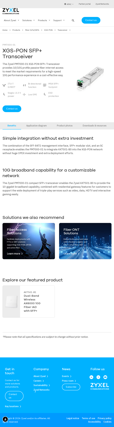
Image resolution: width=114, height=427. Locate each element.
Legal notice (73, 418)
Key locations (12, 406)
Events (65, 376)
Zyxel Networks (41, 389)
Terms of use (88, 418)
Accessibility (94, 421)
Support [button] (59, 20)
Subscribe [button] (71, 387)
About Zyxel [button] (12, 20)
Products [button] (44, 20)
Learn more (13, 253)
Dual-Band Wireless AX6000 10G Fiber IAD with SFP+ (32, 303)
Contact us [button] (13, 396)
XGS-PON (48, 30)
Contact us (91, 20)
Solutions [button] (28, 20)
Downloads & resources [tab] (94, 125)
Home (5, 30)
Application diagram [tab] (36, 125)
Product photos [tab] (65, 125)
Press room (68, 380)
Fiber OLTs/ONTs (32, 30)
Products (16, 30)
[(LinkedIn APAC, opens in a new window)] (91, 377)
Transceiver (62, 30)
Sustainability (41, 385)
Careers (37, 380)
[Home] (11, 11)
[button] (72, 20)
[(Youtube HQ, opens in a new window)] (105, 377)
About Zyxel (40, 376)
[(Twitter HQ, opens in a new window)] (98, 377)
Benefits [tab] (12, 125)
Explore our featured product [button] (33, 280)
